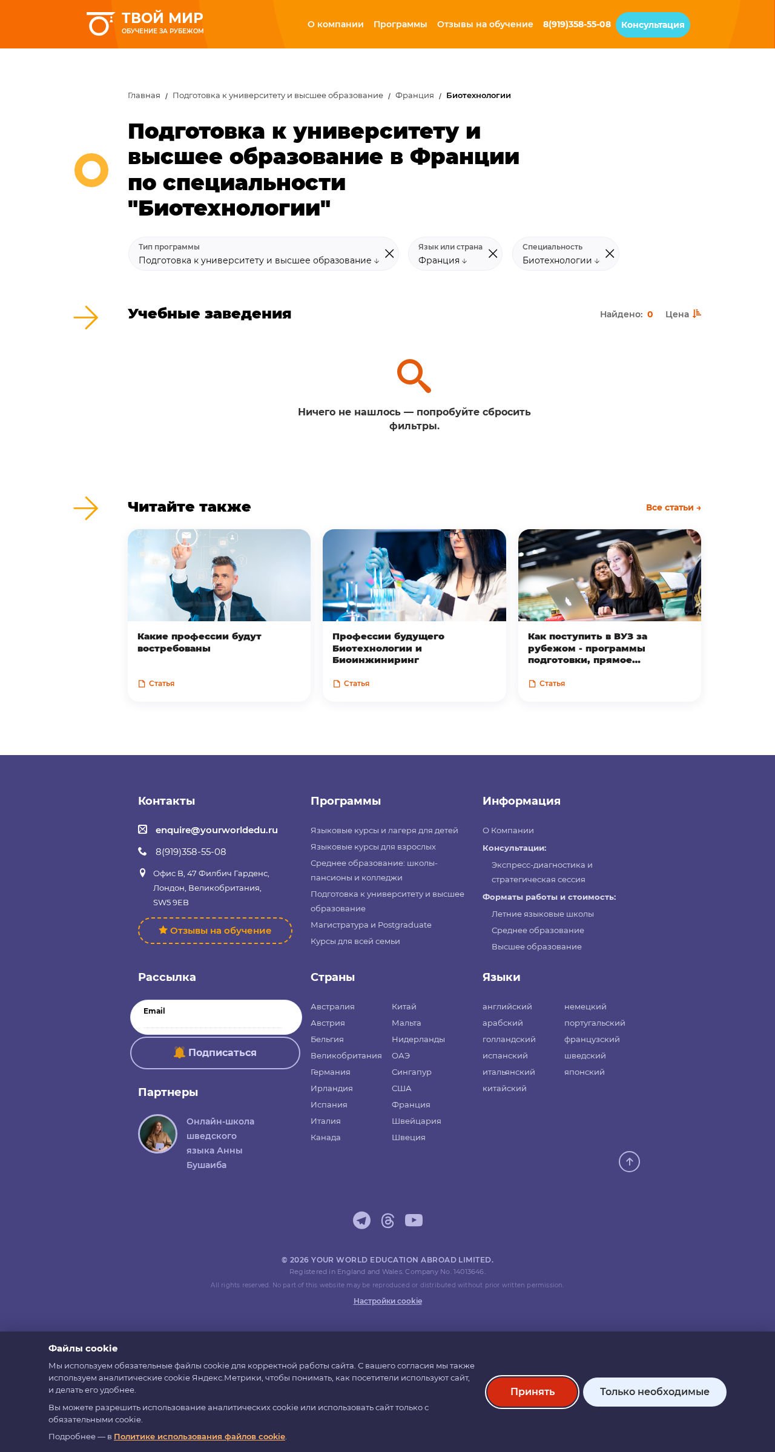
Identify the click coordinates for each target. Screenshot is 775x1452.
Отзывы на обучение (221, 930)
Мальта (406, 1023)
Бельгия (327, 1039)
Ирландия (332, 1088)
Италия (326, 1121)
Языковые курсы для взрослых (373, 846)
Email (154, 1011)
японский (584, 1072)
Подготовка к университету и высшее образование (278, 95)
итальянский (509, 1072)
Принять (532, 1392)
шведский (585, 1055)
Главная (144, 95)
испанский (505, 1055)
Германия (331, 1072)
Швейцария (416, 1121)
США (402, 1088)
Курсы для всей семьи (355, 941)
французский (592, 1039)
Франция (414, 95)
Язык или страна (450, 247)
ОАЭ (401, 1055)
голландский (509, 1039)
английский (507, 1006)
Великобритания (346, 1055)
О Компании (508, 830)
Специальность (552, 247)
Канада (326, 1137)
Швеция (409, 1137)
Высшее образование (537, 946)
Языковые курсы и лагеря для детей (384, 830)
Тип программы (169, 247)
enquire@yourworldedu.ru (217, 830)
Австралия (333, 1006)
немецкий (585, 1006)
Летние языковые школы (543, 914)
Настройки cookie (388, 1300)
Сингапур (412, 1072)
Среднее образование (538, 930)
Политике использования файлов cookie (199, 1436)
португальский (594, 1023)
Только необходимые (655, 1392)
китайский (505, 1088)
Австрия (328, 1023)
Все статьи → (673, 507)
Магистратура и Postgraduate (371, 924)
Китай (404, 1006)
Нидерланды (418, 1039)
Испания (329, 1104)
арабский (503, 1023)
